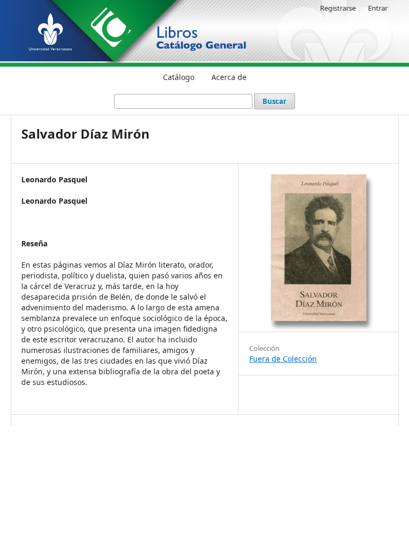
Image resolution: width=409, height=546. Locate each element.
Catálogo (178, 77)
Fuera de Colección (283, 359)
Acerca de (229, 77)
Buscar (275, 101)
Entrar (378, 8)
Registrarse (338, 8)
